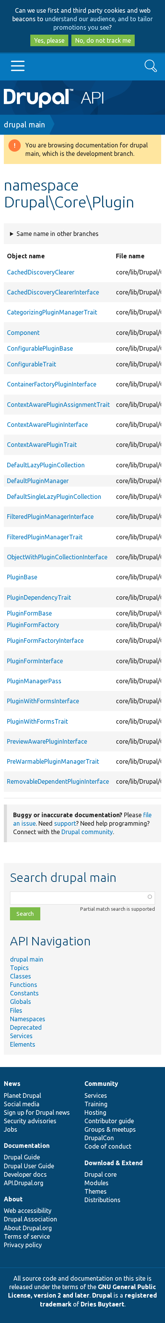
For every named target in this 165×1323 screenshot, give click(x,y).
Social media (22, 1104)
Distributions (102, 1199)
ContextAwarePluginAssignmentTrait (58, 404)
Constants (24, 993)
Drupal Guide (22, 1157)
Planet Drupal (22, 1095)
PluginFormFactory (33, 624)
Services (21, 1035)
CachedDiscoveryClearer (40, 272)
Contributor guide (109, 1120)
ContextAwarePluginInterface (47, 424)
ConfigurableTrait (31, 364)
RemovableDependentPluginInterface (58, 781)
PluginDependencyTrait (39, 597)
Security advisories (30, 1120)
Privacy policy (23, 1244)
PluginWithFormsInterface (43, 700)
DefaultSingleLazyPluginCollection (54, 496)
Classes (20, 976)
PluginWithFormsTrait (37, 721)
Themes (95, 1191)
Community (101, 1083)
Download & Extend (113, 1162)
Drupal (102, 1295)
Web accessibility (27, 1210)
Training (95, 1104)
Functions (23, 984)
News (12, 1083)
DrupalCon (99, 1137)
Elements (22, 1044)
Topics (19, 967)
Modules (96, 1182)
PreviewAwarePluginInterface (47, 741)
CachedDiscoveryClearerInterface (53, 292)
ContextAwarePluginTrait (42, 444)
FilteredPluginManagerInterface (50, 516)
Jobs (10, 1129)
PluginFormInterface (35, 660)
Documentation (27, 1145)
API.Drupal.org (23, 1182)
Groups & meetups (110, 1129)
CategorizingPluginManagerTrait (52, 312)
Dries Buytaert (102, 1304)
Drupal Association (30, 1219)
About (13, 1199)
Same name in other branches (57, 233)
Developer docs (25, 1174)
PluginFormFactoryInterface (45, 640)
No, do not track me (103, 40)
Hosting (95, 1112)
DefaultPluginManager (38, 480)
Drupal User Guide (29, 1165)
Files (16, 1010)
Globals (20, 1001)
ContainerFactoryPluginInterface (51, 384)
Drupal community (87, 831)
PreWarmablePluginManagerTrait (53, 761)
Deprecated (26, 1027)
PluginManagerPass (34, 680)
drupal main (24, 124)
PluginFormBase (29, 613)
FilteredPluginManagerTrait (44, 537)
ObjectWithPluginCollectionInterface (57, 557)
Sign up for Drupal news (37, 1112)
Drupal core (100, 1174)
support (65, 823)
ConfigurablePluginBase (40, 348)
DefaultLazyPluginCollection (46, 465)
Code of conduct (107, 1146)
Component (23, 332)
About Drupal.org (28, 1227)
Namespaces (27, 1018)
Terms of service (27, 1236)
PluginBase (22, 577)
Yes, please (49, 40)
